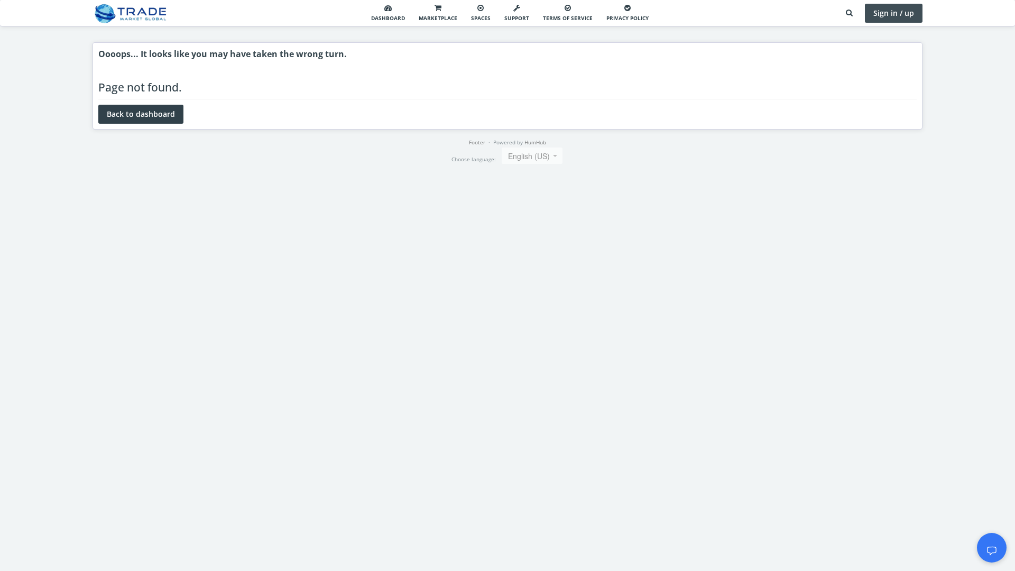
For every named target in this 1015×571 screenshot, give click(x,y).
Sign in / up (893, 13)
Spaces (481, 18)
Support (516, 18)
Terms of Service (568, 18)
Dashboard (388, 18)
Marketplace (438, 18)
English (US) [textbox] (529, 156)
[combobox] (532, 155)
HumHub (535, 142)
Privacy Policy (627, 18)
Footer (477, 142)
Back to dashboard (141, 114)
